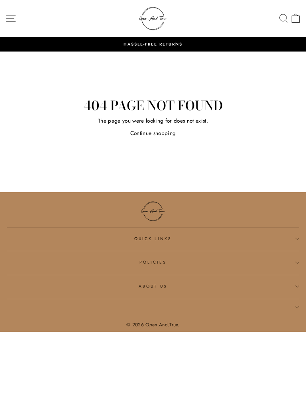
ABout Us (153, 286)
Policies (153, 262)
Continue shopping (153, 133)
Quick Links (153, 239)
